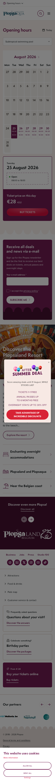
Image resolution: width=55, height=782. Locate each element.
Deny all (27, 773)
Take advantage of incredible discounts (27, 414)
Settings (27, 777)
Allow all (27, 766)
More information (11, 757)
